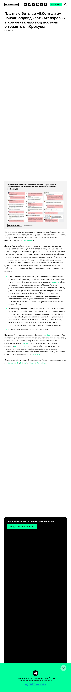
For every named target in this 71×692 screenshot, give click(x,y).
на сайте (36, 354)
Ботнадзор (28, 240)
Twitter (16, 362)
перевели (55, 282)
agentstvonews (35, 684)
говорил (25, 343)
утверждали (19, 346)
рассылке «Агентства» (38, 362)
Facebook (23, 362)
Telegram (9, 362)
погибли (46, 335)
